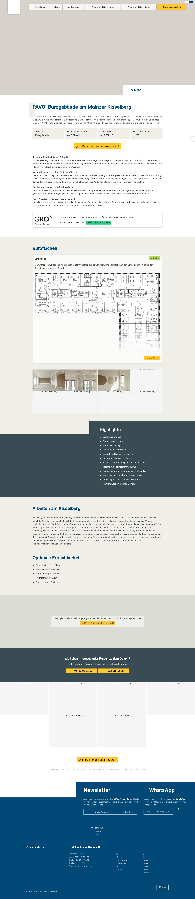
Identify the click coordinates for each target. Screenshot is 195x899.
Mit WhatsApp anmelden (158, 812)
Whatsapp (39, 854)
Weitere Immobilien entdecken (97, 759)
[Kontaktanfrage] (193, 139)
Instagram (50, 854)
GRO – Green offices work (98, 222)
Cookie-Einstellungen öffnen (97, 623)
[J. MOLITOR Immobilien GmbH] (14, 7)
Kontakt (34, 854)
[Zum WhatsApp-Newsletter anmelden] (183, 812)
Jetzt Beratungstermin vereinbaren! (97, 146)
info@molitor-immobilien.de (86, 866)
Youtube (56, 854)
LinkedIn (45, 854)
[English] (191, 2)
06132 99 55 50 (83, 671)
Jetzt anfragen (152, 358)
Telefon (28, 854)
